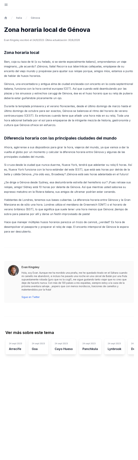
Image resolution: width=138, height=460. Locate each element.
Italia (19, 17)
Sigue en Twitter (31, 297)
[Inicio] (5, 18)
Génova (35, 17)
